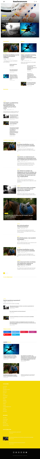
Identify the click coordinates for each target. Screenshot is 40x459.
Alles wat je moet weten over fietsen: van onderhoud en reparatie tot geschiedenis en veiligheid (32, 67)
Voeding (4, 405)
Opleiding (4, 400)
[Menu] (4, 1)
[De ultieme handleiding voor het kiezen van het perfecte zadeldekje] (11, 47)
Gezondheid (5, 397)
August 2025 (5, 420)
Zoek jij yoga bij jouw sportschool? (13, 65)
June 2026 (4, 417)
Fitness (4, 101)
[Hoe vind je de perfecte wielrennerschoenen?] (6, 71)
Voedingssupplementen (7, 406)
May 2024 (4, 422)
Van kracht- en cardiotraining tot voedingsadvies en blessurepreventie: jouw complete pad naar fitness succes (31, 76)
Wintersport (5, 411)
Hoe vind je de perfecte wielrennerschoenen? (14, 70)
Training (4, 403)
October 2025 (5, 419)
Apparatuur (5, 391)
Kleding (18, 169)
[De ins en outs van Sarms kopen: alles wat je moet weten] (20, 13)
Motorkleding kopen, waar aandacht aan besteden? (26, 238)
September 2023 (6, 425)
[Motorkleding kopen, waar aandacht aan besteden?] (9, 240)
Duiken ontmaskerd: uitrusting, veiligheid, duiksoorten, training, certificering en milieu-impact (28, 33)
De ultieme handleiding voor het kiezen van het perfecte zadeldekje (11, 56)
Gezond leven (5, 395)
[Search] (36, 1)
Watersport (23, 30)
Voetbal (4, 408)
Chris (3, 21)
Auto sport (4, 392)
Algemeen (3, 30)
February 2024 (5, 424)
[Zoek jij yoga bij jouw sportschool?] (6, 66)
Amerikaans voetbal (6, 389)
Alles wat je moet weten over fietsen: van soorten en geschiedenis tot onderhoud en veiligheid (10, 33)
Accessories (5, 386)
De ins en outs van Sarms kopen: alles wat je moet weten (15, 18)
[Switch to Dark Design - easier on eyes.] (34, 1)
